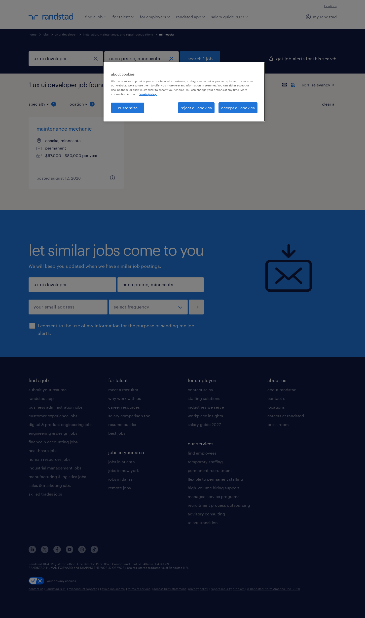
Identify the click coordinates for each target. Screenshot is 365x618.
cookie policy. (148, 94)
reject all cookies (196, 107)
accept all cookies (238, 107)
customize (128, 107)
